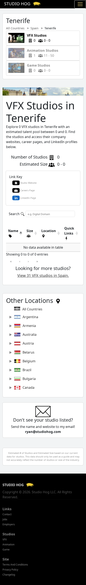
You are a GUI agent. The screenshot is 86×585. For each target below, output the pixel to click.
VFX (5, 539)
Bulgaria (29, 378)
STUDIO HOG (14, 485)
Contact (7, 514)
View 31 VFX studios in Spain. (43, 275)
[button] (13, 236)
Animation (8, 544)
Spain (34, 28)
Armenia (29, 325)
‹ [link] (19, 261)
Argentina (30, 317)
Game (6, 549)
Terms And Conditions (15, 564)
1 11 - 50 (43, 53)
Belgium (29, 361)
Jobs (5, 519)
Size (30, 231)
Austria (28, 343)
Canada (28, 387)
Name (13, 231)
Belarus (28, 352)
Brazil (27, 370)
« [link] (11, 261)
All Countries (15, 28)
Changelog (9, 574)
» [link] (37, 261)
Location (48, 231)
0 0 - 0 (37, 38)
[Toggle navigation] (80, 4)
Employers (9, 524)
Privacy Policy (10, 569)
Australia (30, 334)
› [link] (28, 261)
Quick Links (69, 231)
